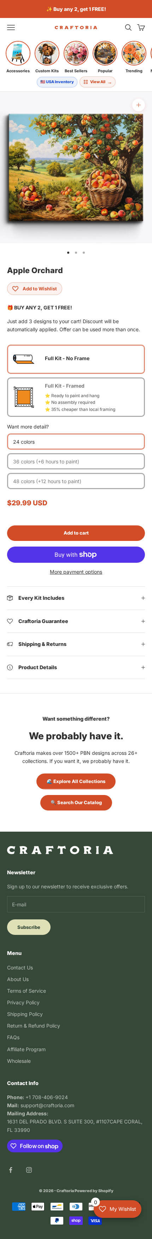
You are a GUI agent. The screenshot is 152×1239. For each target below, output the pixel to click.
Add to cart (76, 533)
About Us (18, 979)
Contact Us (20, 967)
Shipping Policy (25, 1014)
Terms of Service (26, 991)
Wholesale (19, 1061)
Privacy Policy (23, 1002)
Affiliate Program (26, 1049)
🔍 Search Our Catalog (76, 802)
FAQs (13, 1037)
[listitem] (18, 57)
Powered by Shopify (94, 1190)
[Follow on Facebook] (10, 1169)
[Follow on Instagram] (29, 1169)
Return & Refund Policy (33, 1026)
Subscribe (28, 927)
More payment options (76, 572)
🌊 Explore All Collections (76, 781)
